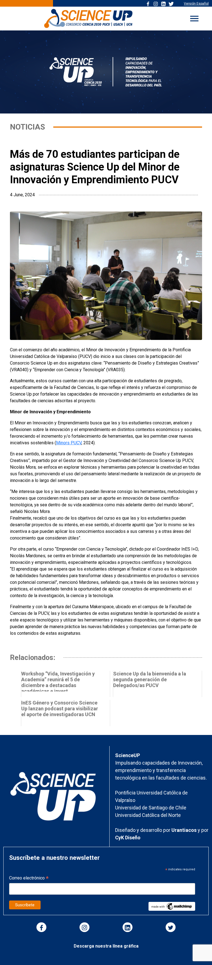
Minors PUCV (68, 442)
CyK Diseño (128, 837)
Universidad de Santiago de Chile (150, 808)
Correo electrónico (29, 878)
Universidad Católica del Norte (148, 815)
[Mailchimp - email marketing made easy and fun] (172, 906)
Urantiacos (184, 830)
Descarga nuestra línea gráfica (106, 946)
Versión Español (196, 4)
